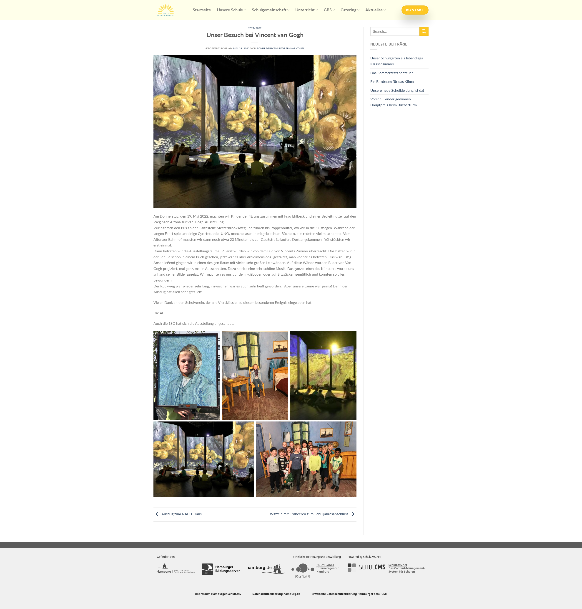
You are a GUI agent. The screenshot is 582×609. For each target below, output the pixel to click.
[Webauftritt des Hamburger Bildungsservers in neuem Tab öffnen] (221, 569)
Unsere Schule (230, 10)
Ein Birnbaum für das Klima (392, 81)
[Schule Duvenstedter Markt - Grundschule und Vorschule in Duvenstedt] (169, 10)
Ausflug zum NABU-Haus (181, 514)
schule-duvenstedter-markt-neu (281, 48)
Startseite (202, 10)
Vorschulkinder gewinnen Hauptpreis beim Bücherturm (393, 102)
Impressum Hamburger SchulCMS (218, 594)
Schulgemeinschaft (269, 10)
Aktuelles (374, 10)
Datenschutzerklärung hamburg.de (276, 594)
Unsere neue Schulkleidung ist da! (397, 90)
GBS (328, 10)
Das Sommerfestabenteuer (391, 73)
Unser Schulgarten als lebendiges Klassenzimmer (396, 61)
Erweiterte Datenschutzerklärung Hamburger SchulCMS (349, 594)
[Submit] (424, 31)
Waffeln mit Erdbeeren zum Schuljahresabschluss (309, 514)
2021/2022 (254, 28)
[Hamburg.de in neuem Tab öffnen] (266, 569)
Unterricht (305, 10)
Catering (348, 10)
